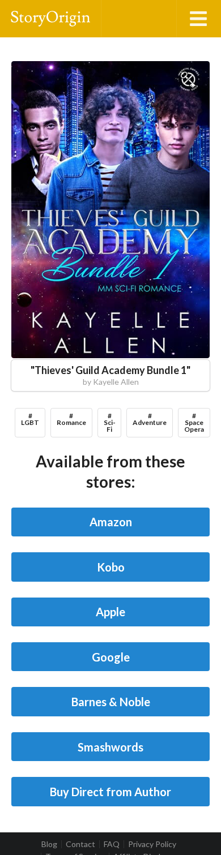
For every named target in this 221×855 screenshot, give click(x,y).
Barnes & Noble (110, 701)
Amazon (111, 522)
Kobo (111, 567)
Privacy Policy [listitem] (152, 844)
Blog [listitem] (49, 844)
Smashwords (110, 747)
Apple (110, 611)
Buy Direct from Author (110, 791)
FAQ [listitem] (112, 844)
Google (111, 657)
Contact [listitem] (80, 844)
